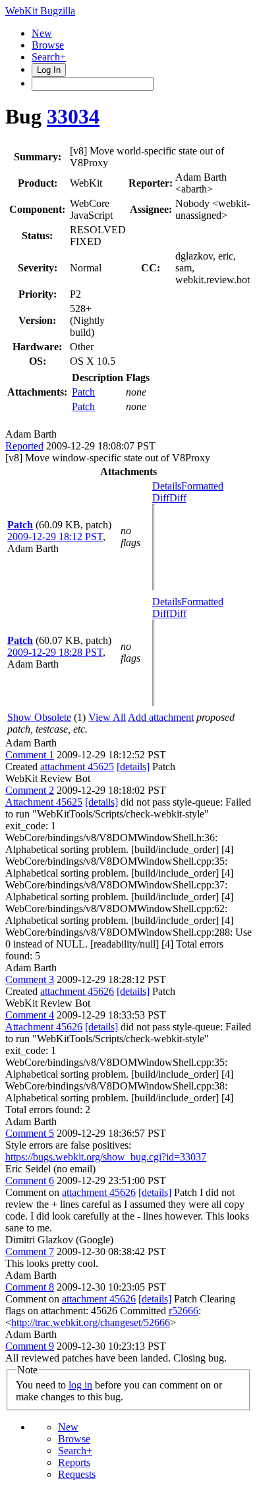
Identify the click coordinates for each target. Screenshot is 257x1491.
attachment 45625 (77, 766)
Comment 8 (29, 1287)
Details (166, 486)
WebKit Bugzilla (40, 10)
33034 (73, 116)
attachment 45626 (77, 991)
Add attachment (161, 717)
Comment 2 (29, 790)
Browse (48, 45)
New (42, 33)
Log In (49, 70)
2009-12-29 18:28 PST (55, 652)
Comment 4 (29, 1015)
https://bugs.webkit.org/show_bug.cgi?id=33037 (105, 1156)
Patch (83, 392)
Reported (24, 445)
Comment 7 (29, 1251)
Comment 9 (29, 1346)
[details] (133, 766)
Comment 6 (29, 1180)
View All (107, 717)
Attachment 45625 (43, 802)
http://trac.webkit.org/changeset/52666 (90, 1322)
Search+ (49, 56)
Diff (177, 497)
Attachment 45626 (43, 1026)
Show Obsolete (39, 717)
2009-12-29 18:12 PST (55, 536)
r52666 (183, 1310)
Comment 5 (29, 1133)
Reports (74, 1462)
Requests (77, 1474)
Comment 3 (29, 979)
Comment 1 (29, 754)
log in (80, 1384)
